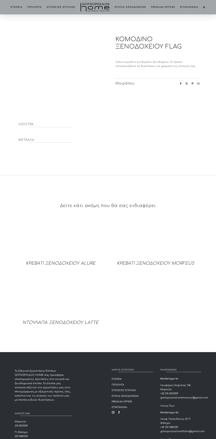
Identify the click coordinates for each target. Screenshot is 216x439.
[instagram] (113, 412)
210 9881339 (21, 436)
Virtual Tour (167, 406)
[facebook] (119, 412)
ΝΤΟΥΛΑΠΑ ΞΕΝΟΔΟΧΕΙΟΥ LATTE (60, 322)
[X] (187, 83)
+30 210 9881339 (169, 427)
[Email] (198, 83)
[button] (105, 21)
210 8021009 (21, 425)
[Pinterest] (192, 83)
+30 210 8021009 (169, 393)
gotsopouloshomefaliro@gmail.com (182, 431)
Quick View (51, 237)
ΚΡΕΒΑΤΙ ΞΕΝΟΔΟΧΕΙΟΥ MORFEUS (155, 263)
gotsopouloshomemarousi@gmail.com (184, 397)
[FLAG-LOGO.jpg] (58, 58)
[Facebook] (181, 83)
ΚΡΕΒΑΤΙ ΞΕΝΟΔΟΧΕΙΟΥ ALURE (61, 263)
